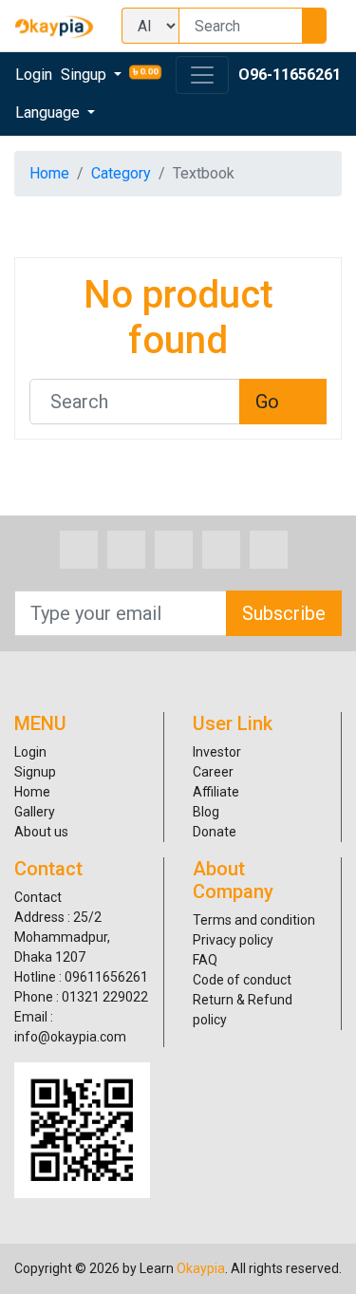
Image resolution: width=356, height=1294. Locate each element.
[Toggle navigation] (202, 75)
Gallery (34, 811)
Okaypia (201, 1268)
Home (49, 173)
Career (213, 771)
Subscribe (284, 613)
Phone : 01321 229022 (81, 996)
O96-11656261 (289, 75)
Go (267, 401)
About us (41, 831)
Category (121, 173)
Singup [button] (85, 75)
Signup (35, 771)
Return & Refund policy (242, 1009)
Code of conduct (242, 979)
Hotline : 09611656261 (81, 977)
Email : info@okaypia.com (70, 1026)
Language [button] (49, 112)
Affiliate (216, 791)
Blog (206, 811)
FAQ (205, 959)
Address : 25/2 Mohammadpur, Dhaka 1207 (62, 937)
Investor (217, 752)
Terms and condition (254, 920)
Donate (214, 831)
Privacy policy (233, 939)
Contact (38, 897)
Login (33, 75)
